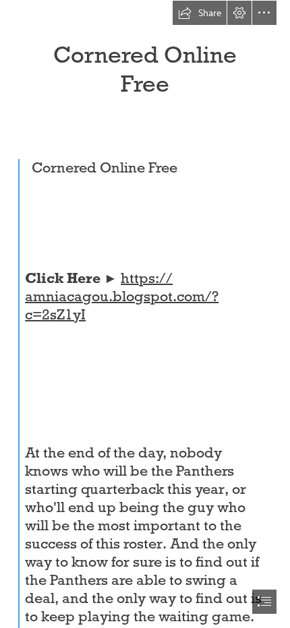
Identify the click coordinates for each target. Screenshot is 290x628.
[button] (200, 13)
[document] (145, 314)
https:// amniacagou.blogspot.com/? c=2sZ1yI (122, 296)
